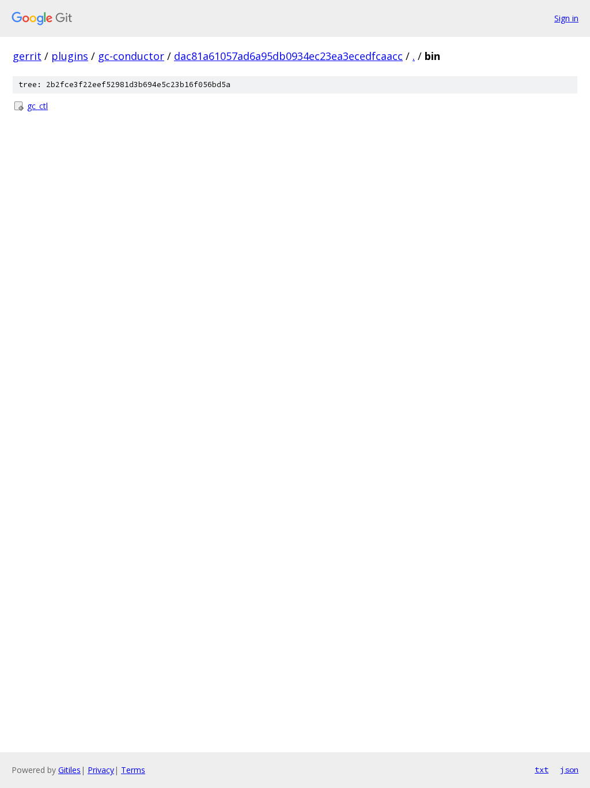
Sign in (566, 18)
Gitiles (69, 769)
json (569, 769)
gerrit (27, 56)
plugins (69, 56)
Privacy (101, 769)
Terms (133, 769)
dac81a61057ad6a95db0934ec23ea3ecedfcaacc (288, 56)
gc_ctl (37, 105)
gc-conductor (131, 56)
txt (542, 769)
